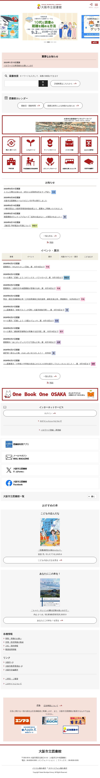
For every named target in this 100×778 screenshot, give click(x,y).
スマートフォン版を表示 (57, 768)
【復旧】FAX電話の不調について (17, 225)
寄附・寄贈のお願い (13, 638)
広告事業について (51, 705)
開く (93, 496)
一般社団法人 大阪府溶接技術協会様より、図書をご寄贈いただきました (33, 208)
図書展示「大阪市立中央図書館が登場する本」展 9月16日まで (29, 288)
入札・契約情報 (11, 645)
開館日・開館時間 (28, 105)
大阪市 (8, 662)
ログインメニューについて (51, 421)
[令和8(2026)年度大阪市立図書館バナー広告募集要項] (71, 729)
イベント (30, 256)
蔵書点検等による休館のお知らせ (61, 105)
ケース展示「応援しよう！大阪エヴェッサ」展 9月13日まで (28, 320)
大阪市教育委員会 (12, 666)
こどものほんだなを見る (48, 560)
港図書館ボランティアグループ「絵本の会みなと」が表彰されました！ (33, 216)
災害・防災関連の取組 (14, 642)
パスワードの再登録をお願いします (18, 65)
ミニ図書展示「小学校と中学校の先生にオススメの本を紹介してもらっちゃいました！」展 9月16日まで (46, 363)
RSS (51, 242)
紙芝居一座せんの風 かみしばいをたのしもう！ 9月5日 (27, 353)
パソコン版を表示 (39, 768)
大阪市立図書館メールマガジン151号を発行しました (25, 200)
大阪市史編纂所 (11, 669)
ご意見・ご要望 (11, 678)
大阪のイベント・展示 (69, 256)
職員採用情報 (10, 649)
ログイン (48, 413)
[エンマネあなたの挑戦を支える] (22, 720)
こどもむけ (88, 256)
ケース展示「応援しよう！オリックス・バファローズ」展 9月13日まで (33, 277)
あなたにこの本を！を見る (48, 620)
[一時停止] (95, 42)
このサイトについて (13, 683)
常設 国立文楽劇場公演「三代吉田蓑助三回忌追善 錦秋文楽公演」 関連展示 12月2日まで (41, 299)
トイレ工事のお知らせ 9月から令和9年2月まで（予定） (27, 192)
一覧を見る (48, 236)
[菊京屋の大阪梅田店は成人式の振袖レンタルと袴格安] (78, 720)
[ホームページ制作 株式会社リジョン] (50, 720)
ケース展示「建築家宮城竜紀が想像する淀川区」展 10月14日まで (30, 331)
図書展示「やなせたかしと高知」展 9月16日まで (24, 266)
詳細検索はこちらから (63, 83)
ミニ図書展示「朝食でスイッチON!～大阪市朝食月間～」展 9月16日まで (33, 309)
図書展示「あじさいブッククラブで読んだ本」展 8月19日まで (29, 342)
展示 (50, 256)
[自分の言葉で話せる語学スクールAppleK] (29, 729)
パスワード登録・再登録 (51, 430)
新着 (11, 256)
